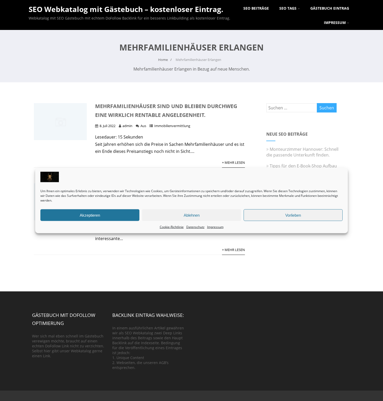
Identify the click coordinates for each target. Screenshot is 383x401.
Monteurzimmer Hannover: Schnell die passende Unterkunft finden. (302, 152)
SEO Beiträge (256, 8)
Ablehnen (192, 215)
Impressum (215, 227)
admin (127, 125)
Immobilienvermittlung (172, 125)
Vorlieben (293, 215)
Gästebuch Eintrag (329, 8)
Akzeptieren (90, 215)
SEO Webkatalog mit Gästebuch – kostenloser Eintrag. (126, 9)
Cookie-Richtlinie (172, 227)
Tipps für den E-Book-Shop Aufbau (303, 166)
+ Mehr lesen (233, 162)
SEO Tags (287, 8)
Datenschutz (195, 227)
